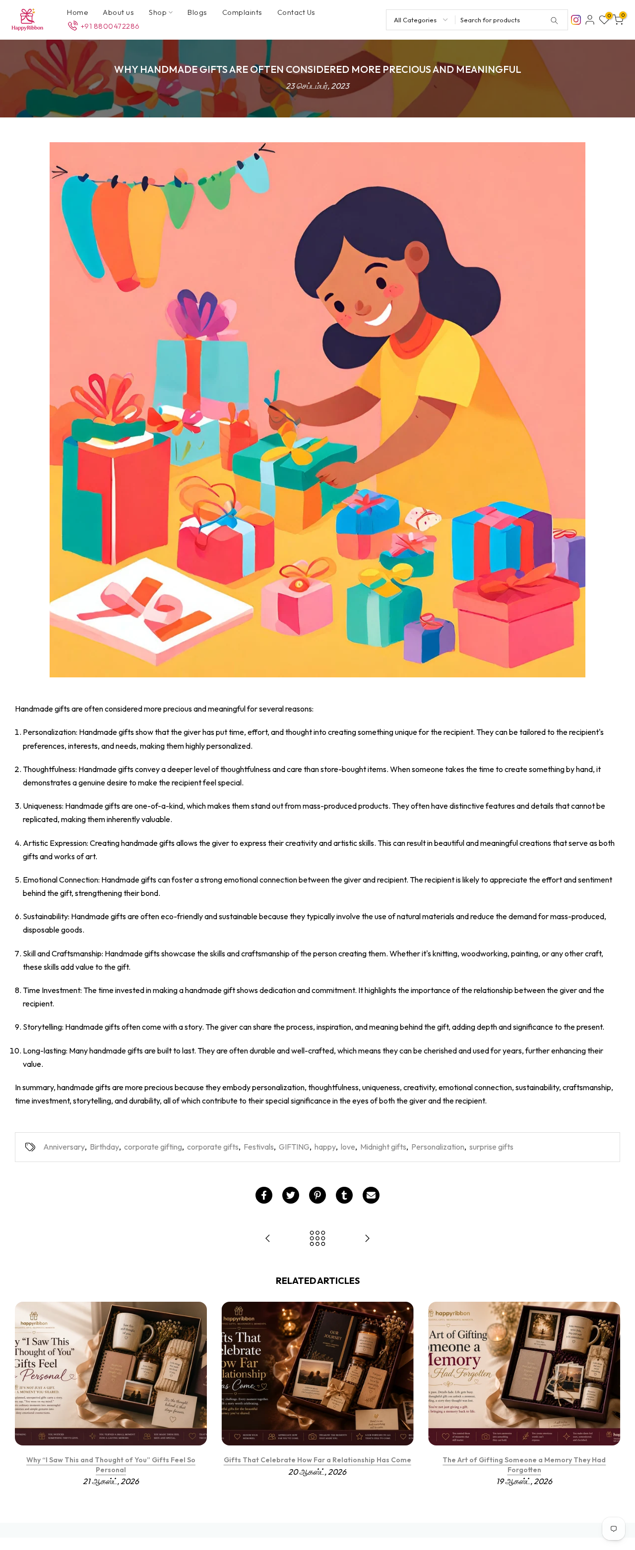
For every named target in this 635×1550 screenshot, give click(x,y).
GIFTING (294, 1147)
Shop (158, 12)
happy (325, 1147)
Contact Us (296, 12)
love (348, 1147)
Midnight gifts (383, 1147)
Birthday (104, 1147)
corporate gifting (153, 1147)
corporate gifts (213, 1147)
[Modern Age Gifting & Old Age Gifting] (268, 1239)
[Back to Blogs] (317, 1239)
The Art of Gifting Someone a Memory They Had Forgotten (524, 1464)
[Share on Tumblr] (344, 1195)
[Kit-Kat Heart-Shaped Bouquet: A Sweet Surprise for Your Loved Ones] (367, 1239)
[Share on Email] (371, 1195)
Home (77, 12)
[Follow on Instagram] (576, 19)
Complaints (242, 12)
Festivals (259, 1147)
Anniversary (64, 1147)
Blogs (197, 12)
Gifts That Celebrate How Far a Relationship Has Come (317, 1459)
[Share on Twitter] (290, 1195)
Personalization (437, 1147)
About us (118, 12)
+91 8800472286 (110, 26)
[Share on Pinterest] (317, 1195)
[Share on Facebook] (263, 1195)
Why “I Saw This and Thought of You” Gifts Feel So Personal (110, 1464)
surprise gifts (491, 1147)
